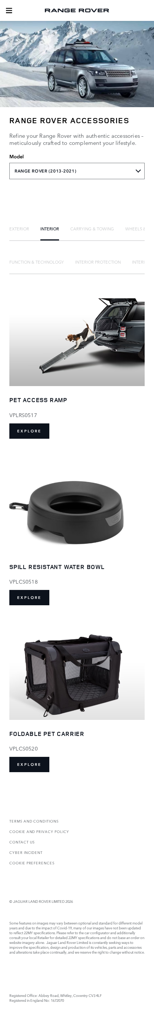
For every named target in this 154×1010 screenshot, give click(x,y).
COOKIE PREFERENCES (32, 862)
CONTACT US (22, 841)
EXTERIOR (19, 228)
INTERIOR (49, 228)
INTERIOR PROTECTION (98, 262)
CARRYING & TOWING (92, 228)
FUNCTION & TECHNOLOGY (36, 262)
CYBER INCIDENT (26, 852)
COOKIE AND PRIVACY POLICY (39, 831)
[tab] (19, 228)
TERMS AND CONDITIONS (34, 820)
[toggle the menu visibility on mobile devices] (9, 10)
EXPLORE (29, 431)
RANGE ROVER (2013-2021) (45, 171)
